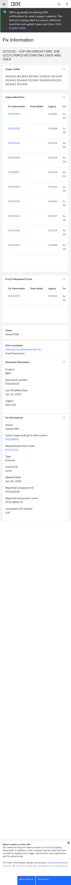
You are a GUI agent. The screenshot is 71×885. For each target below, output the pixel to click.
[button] (68, 843)
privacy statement (51, 868)
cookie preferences (57, 862)
